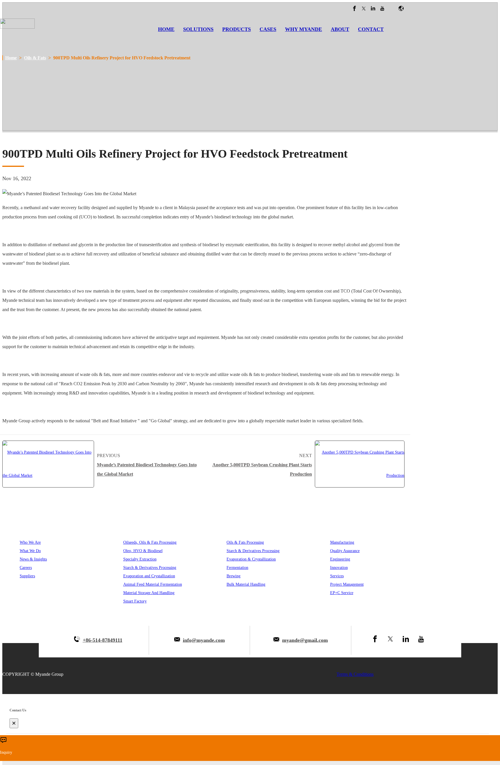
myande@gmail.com (305, 640)
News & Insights (33, 559)
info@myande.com (204, 640)
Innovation (339, 567)
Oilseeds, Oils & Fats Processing (150, 542)
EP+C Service (341, 593)
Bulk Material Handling (246, 584)
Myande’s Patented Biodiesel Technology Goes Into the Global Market (147, 469)
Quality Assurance (345, 551)
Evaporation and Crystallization (149, 576)
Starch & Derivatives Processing (149, 567)
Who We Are (30, 542)
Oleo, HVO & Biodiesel (143, 551)
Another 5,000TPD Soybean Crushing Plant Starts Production (262, 469)
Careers (26, 567)
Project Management (347, 584)
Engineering (340, 559)
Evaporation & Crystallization (251, 559)
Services (337, 576)
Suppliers (27, 576)
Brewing (233, 576)
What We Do (30, 551)
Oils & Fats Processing (245, 542)
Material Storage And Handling (148, 593)
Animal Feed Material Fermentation (152, 584)
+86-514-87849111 (102, 640)
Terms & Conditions (355, 674)
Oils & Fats (35, 57)
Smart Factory (135, 601)
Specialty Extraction (140, 559)
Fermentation (237, 567)
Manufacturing (342, 542)
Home (11, 57)
